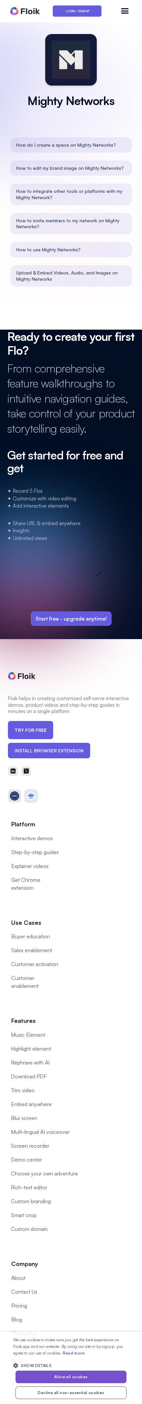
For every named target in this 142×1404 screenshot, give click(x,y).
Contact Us (24, 1291)
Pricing (19, 1305)
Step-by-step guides (35, 852)
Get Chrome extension (25, 884)
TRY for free (31, 730)
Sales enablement (31, 950)
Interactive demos (32, 838)
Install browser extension (49, 750)
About (18, 1278)
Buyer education (30, 936)
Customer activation (34, 964)
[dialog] (71, 1368)
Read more (74, 1352)
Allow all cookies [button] (71, 1376)
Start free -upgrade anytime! (71, 618)
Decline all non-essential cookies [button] (71, 1392)
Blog (16, 1319)
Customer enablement (25, 982)
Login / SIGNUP (77, 11)
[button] (126, 11)
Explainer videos (30, 866)
